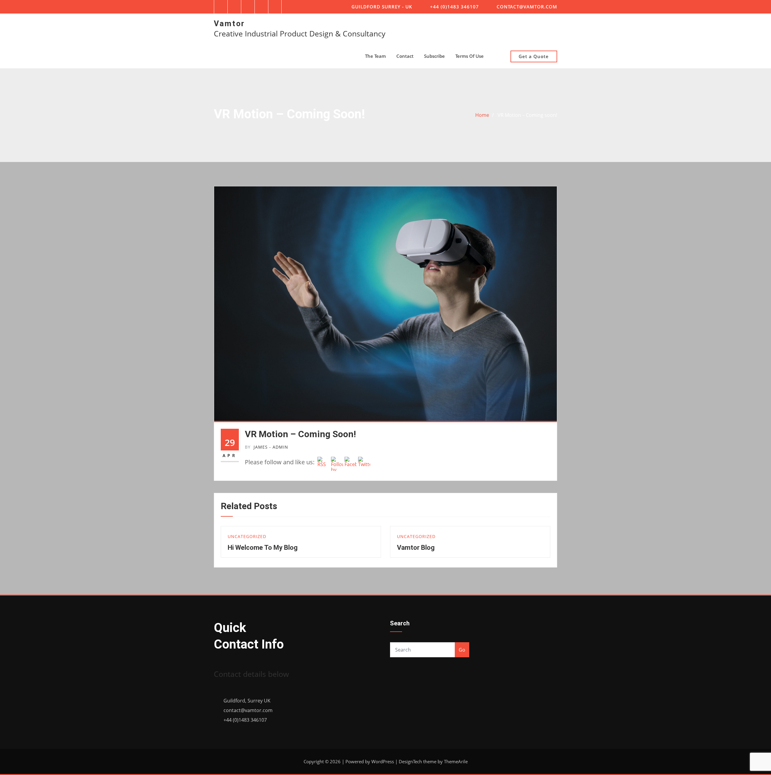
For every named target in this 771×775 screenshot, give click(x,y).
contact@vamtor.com (527, 7)
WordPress (382, 761)
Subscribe (434, 56)
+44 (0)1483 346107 (454, 7)
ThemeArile (456, 761)
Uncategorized (247, 536)
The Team (375, 56)
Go (462, 649)
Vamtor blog (416, 547)
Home (482, 115)
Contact (405, 56)
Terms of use (469, 56)
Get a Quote (534, 56)
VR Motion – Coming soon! (527, 115)
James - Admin (266, 447)
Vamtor (229, 23)
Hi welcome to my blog (263, 547)
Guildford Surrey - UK (381, 7)
